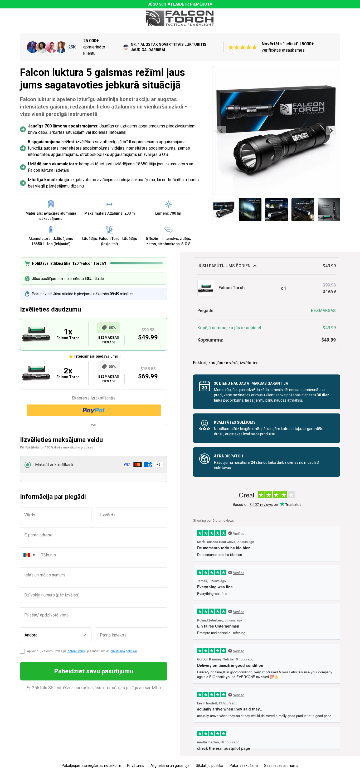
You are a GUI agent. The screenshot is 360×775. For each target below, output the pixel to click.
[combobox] (56, 635)
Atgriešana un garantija (169, 765)
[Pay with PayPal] (94, 410)
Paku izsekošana (244, 765)
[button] (93, 464)
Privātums (135, 765)
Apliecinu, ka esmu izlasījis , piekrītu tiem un (82, 651)
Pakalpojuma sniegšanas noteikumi (91, 765)
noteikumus (76, 651)
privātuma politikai (123, 651)
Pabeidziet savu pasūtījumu (93, 671)
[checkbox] (22, 651)
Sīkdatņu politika (209, 765)
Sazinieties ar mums (281, 765)
